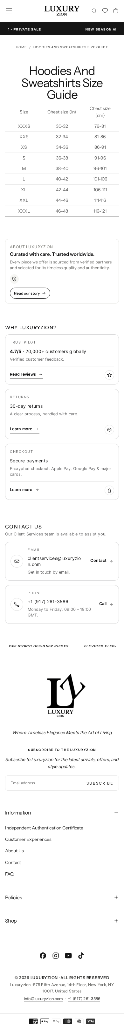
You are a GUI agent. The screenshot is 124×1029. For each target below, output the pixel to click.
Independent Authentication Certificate (44, 828)
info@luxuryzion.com (43, 998)
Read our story (27, 293)
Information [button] (18, 812)
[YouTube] (68, 955)
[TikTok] (81, 955)
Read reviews (23, 374)
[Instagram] (55, 955)
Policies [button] (13, 897)
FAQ (9, 874)
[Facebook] (43, 955)
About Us (14, 851)
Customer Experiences (28, 839)
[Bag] (116, 11)
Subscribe (100, 783)
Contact (13, 862)
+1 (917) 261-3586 (84, 998)
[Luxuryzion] (62, 696)
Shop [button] (11, 920)
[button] (9, 11)
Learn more (21, 428)
